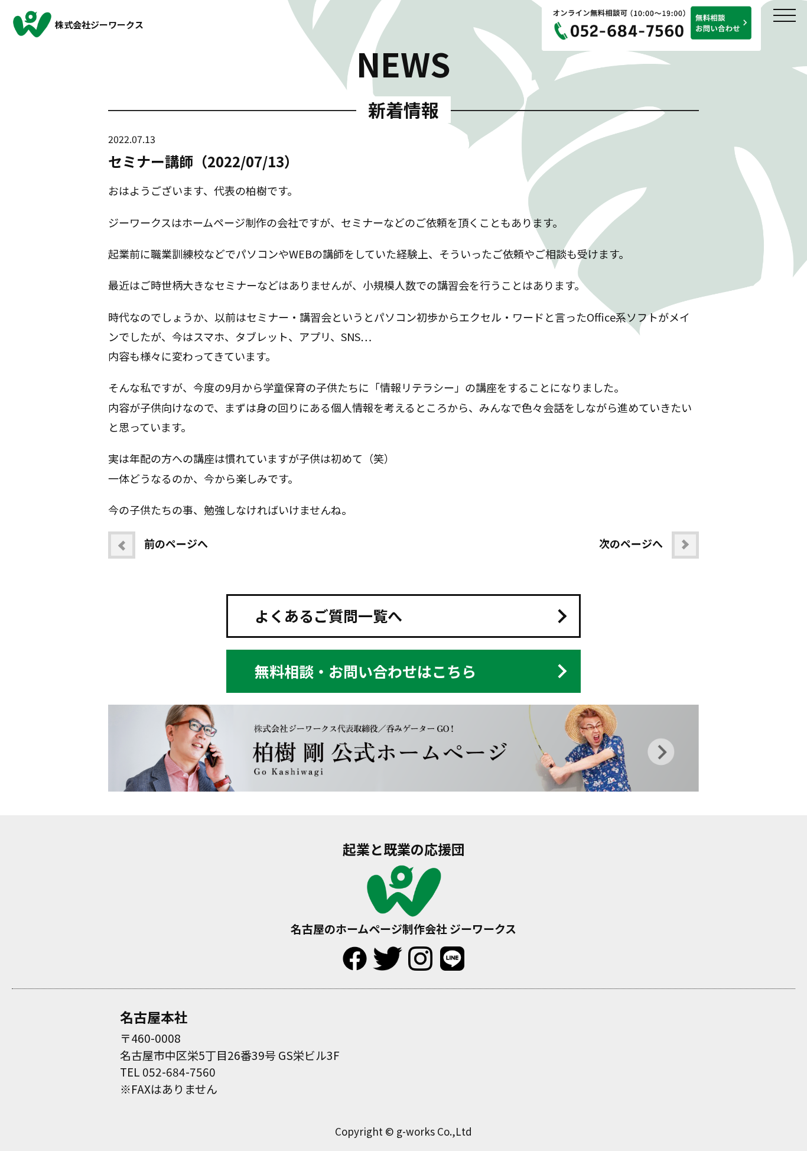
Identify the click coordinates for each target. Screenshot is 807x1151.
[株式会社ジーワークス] (404, 870)
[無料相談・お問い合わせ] (651, 5)
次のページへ (631, 543)
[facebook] (355, 952)
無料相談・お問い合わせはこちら (365, 671)
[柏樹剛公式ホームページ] (403, 710)
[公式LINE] (452, 952)
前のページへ (176, 543)
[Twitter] (387, 952)
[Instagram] (420, 952)
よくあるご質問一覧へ (328, 615)
